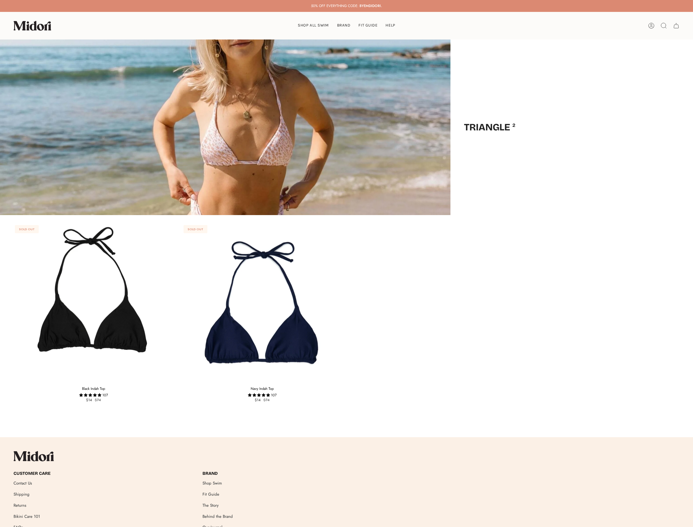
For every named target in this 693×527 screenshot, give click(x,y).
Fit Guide (210, 494)
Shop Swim (212, 483)
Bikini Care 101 (27, 516)
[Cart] (676, 25)
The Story (210, 505)
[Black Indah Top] (94, 304)
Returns (20, 505)
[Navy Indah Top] (262, 304)
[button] (344, 25)
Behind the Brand (217, 516)
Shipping (22, 494)
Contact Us (23, 483)
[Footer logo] (34, 456)
